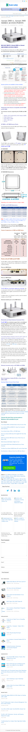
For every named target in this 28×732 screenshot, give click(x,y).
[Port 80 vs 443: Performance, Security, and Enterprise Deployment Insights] (20, 504)
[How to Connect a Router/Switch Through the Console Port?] (3, 609)
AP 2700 (8, 344)
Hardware (7, 476)
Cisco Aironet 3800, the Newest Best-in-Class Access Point (13, 424)
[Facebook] (22, 1)
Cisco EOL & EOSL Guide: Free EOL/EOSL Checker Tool (13, 709)
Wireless (12, 477)
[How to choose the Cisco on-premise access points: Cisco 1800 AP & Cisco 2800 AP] (3, 665)
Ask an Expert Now (9, 467)
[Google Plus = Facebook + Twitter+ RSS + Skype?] (3, 627)
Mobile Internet (17, 476)
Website (3, 567)
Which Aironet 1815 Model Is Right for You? (10, 441)
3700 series (14, 344)
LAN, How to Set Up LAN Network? (14, 588)
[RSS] (26, 1)
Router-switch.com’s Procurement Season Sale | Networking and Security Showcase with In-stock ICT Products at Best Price (13, 672)
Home (7, 16)
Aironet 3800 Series (17, 482)
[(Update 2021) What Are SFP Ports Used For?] (3, 583)
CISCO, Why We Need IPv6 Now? (14, 632)
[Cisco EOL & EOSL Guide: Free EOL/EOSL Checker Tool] (7, 504)
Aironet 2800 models (11, 480)
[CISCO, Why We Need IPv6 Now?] (3, 634)
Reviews (3, 477)
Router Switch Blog (16, 730)
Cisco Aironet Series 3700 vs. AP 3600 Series (10, 431)
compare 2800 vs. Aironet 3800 (17, 483)
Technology (7, 477)
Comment (3, 542)
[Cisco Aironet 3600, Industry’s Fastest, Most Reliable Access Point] (3, 658)
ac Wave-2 (4, 480)
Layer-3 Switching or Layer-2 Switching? (15, 678)
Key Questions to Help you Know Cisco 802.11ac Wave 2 (13, 451)
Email (2, 562)
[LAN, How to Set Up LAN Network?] (3, 589)
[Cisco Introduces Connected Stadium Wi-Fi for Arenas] (3, 641)
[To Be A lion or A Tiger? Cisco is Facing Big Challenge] (3, 621)
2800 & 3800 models (8, 479)
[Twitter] (24, 1)
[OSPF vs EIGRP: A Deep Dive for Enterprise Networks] (20, 524)
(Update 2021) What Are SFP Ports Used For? (16, 581)
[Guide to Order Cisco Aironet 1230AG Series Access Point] (3, 687)
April (12, 16)
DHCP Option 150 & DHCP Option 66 (14, 601)
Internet (11, 476)
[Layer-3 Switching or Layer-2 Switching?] (3, 680)
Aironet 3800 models (8, 482)
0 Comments (21, 25)
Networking (22, 476)
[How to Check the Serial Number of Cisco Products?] (3, 596)
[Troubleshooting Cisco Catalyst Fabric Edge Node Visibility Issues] (7, 524)
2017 (10, 16)
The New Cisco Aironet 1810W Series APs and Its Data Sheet (14, 448)
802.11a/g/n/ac (16, 479)
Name (2, 557)
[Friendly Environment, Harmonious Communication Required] (3, 647)
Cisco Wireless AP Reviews (11, 474)
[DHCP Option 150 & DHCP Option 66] (3, 603)
